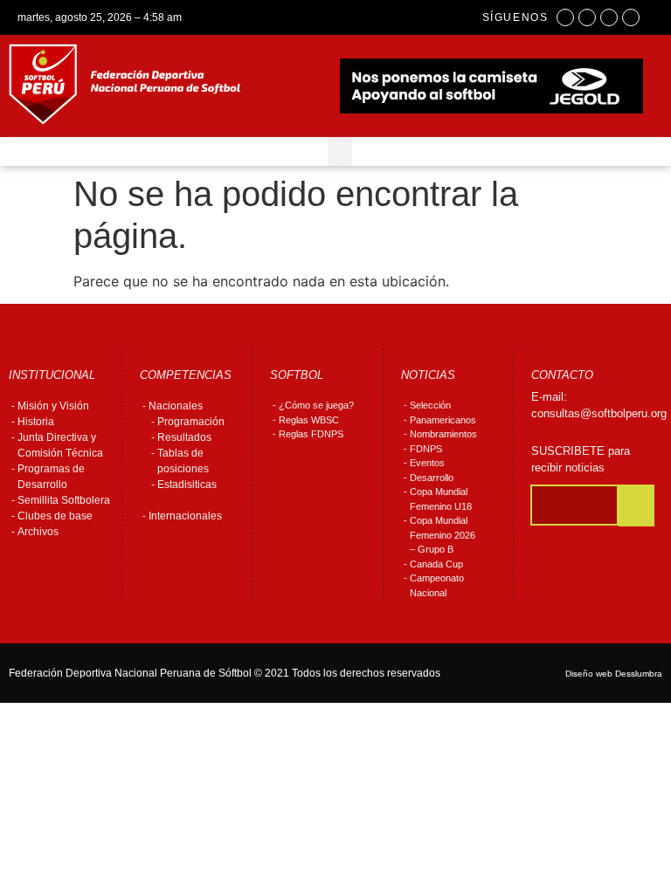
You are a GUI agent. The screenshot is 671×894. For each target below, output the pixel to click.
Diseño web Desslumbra (613, 673)
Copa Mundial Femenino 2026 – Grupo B (442, 534)
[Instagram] (587, 17)
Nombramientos (443, 434)
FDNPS (426, 449)
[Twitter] (609, 17)
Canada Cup (436, 564)
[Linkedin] (631, 17)
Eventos (427, 462)
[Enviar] (636, 505)
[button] (340, 151)
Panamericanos (443, 420)
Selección (430, 405)
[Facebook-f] (565, 17)
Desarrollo (431, 477)
